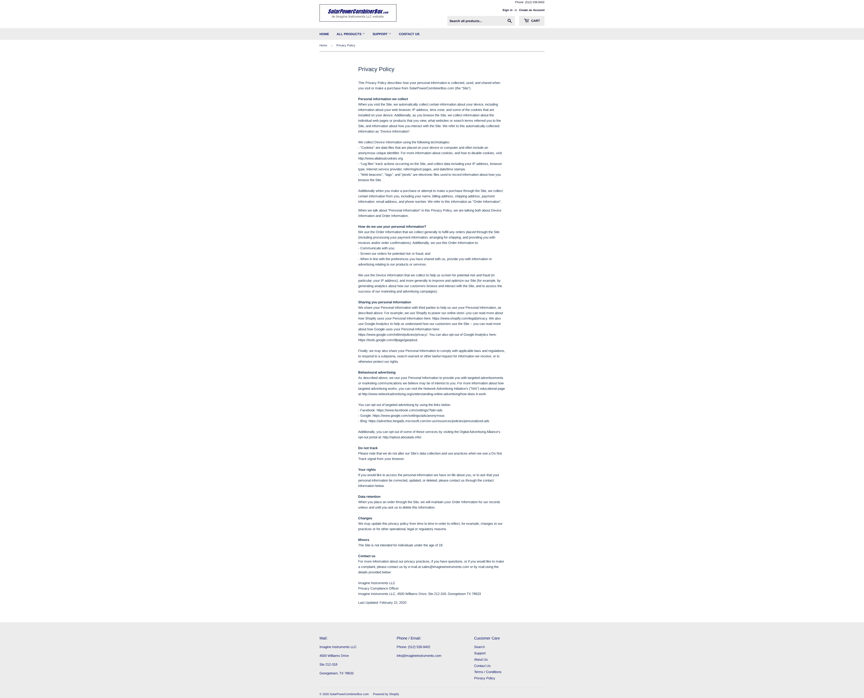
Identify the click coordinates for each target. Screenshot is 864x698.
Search (479, 647)
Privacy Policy (484, 678)
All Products (349, 34)
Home (324, 34)
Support (381, 34)
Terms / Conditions (488, 672)
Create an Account (531, 10)
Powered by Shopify (386, 694)
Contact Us (409, 34)
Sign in (507, 10)
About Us (481, 659)
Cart (535, 21)
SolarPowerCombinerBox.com (349, 694)
